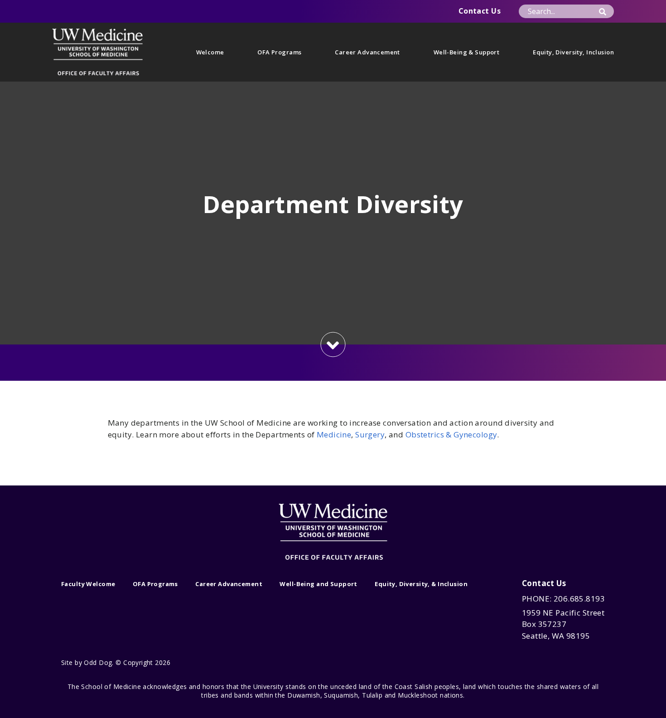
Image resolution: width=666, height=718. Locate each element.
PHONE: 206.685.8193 (563, 598)
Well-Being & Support (467, 52)
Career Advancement (367, 52)
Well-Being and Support (318, 584)
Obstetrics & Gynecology (451, 434)
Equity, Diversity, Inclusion (573, 52)
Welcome (210, 52)
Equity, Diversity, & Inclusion (421, 584)
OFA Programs (279, 52)
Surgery (370, 434)
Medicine (334, 434)
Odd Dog (98, 662)
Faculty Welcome (88, 584)
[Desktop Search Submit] (602, 11)
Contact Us (479, 11)
